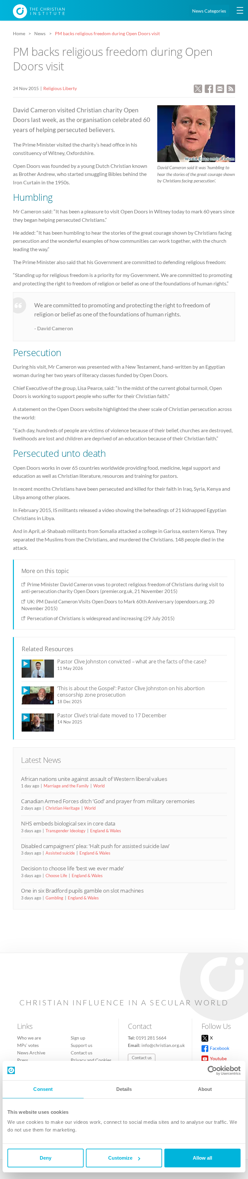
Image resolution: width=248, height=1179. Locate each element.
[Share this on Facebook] (209, 88)
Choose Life (56, 875)
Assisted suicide (60, 853)
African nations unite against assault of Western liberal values (94, 779)
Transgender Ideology (66, 830)
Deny (45, 1158)
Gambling (54, 897)
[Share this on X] (198, 88)
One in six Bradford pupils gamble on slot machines (82, 890)
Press (22, 1060)
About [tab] (205, 1089)
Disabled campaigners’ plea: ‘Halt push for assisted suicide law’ (95, 846)
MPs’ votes (28, 1045)
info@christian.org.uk (163, 1045)
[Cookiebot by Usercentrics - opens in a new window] (212, 1070)
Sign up (78, 1038)
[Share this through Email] (220, 88)
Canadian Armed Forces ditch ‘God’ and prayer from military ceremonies (108, 801)
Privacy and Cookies (91, 1060)
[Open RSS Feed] (231, 88)
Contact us (81, 1052)
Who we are (29, 1038)
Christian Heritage (63, 808)
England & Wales (105, 830)
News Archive (31, 1052)
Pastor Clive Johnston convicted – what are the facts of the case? (131, 661)
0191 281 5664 (151, 1038)
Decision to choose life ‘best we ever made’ (72, 868)
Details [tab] (124, 1089)
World (99, 785)
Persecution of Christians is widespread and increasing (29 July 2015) (101, 618)
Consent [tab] (43, 1089)
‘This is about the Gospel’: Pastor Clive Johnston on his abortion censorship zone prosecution (130, 692)
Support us (81, 1045)
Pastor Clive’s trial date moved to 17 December (111, 715)
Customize (120, 1158)
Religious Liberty (60, 88)
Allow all (202, 1158)
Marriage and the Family (66, 785)
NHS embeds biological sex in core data (68, 823)
